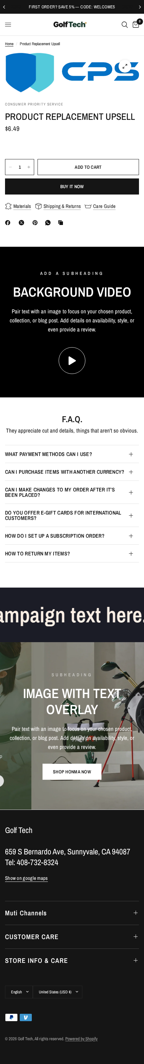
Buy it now (72, 186)
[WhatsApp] (49, 223)
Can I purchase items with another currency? (65, 471)
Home (9, 44)
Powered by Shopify (81, 1039)
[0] (134, 24)
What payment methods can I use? (48, 454)
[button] (72, 772)
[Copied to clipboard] (62, 223)
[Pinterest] (36, 223)
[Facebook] (9, 223)
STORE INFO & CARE (36, 960)
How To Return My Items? (37, 553)
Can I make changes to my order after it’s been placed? (60, 492)
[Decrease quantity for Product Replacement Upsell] (10, 167)
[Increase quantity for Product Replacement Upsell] (29, 167)
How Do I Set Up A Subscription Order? (54, 535)
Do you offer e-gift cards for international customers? (63, 515)
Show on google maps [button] (26, 878)
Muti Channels (26, 912)
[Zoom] (125, 66)
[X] (23, 223)
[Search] (124, 24)
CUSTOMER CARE (32, 936)
